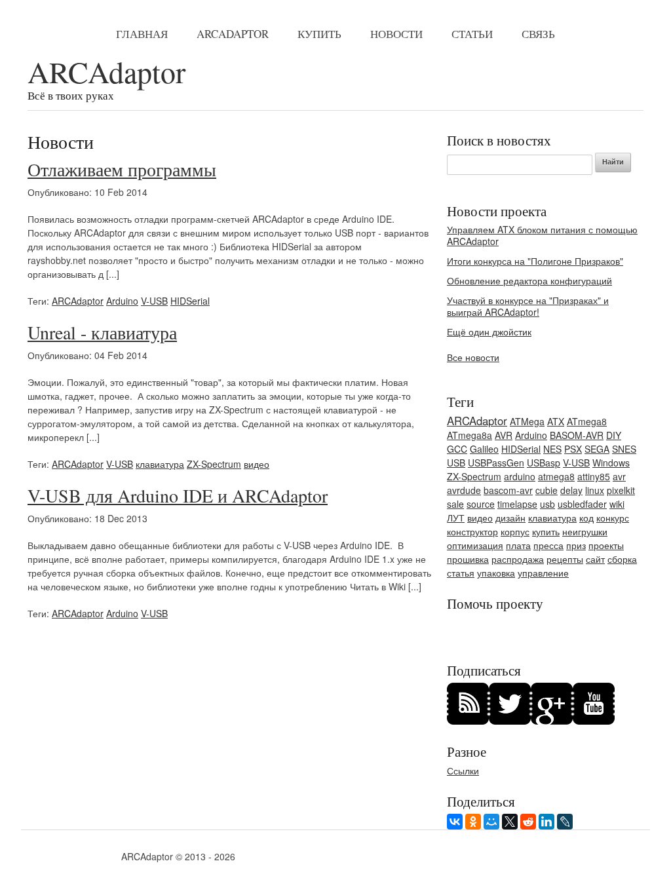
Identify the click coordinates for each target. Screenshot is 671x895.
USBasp (543, 462)
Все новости (473, 357)
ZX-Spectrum (214, 463)
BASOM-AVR (577, 435)
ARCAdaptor (233, 33)
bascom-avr (508, 490)
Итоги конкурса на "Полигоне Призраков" (535, 260)
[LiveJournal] (565, 821)
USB (456, 462)
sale (455, 503)
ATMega (527, 421)
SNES (624, 448)
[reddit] (528, 821)
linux (594, 490)
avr (619, 476)
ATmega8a (469, 435)
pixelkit (621, 490)
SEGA (597, 448)
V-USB (154, 300)
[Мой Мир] (491, 821)
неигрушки (584, 531)
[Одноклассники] (473, 821)
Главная (142, 33)
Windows (611, 462)
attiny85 (593, 476)
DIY (613, 435)
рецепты (564, 558)
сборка (622, 558)
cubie (546, 490)
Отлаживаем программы (122, 169)
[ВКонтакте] (455, 821)
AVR (503, 435)
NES (552, 448)
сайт (595, 558)
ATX (555, 421)
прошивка (468, 558)
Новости (396, 33)
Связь (538, 33)
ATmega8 (587, 421)
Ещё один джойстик (489, 331)
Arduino (122, 300)
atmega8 (556, 476)
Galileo (484, 448)
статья (460, 572)
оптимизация (475, 545)
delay (571, 490)
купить (546, 531)
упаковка (496, 572)
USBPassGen (496, 462)
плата (518, 545)
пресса (548, 545)
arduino (519, 476)
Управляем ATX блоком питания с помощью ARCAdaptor (542, 235)
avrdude (464, 490)
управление (543, 572)
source (481, 503)
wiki (616, 503)
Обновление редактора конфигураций (529, 280)
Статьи (472, 33)
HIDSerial (190, 300)
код (586, 517)
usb (547, 503)
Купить (319, 33)
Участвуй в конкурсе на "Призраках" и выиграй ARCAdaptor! (528, 306)
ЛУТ (456, 517)
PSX (573, 448)
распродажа (517, 558)
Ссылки (463, 770)
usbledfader (582, 503)
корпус (515, 531)
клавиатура (160, 463)
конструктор (472, 531)
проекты (606, 545)
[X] (510, 821)
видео (256, 463)
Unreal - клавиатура (102, 332)
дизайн (510, 517)
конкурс (612, 517)
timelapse (517, 503)
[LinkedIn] (546, 821)
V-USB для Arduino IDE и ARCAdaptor (178, 495)
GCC (457, 448)
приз (576, 545)
